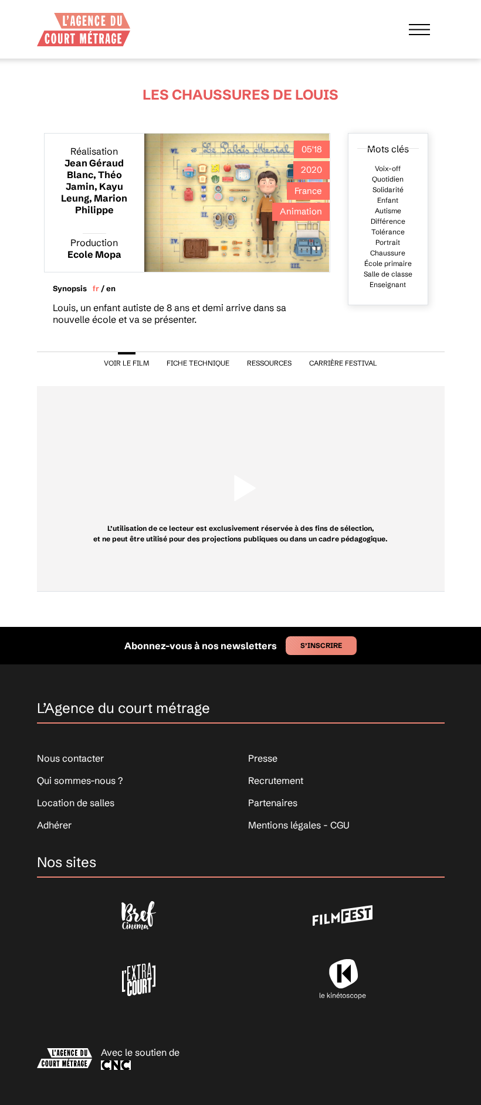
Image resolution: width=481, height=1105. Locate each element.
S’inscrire (321, 645)
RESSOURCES (269, 363)
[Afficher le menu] (419, 29)
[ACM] (84, 25)
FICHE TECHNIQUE (198, 363)
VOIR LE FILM (126, 363)
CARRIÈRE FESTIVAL (343, 363)
